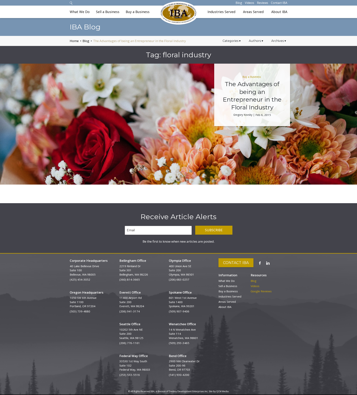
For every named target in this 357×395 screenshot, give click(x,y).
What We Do (80, 11)
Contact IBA (279, 3)
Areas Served (253, 11)
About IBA (279, 11)
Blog (239, 3)
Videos (249, 3)
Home (74, 41)
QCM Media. (222, 391)
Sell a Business (107, 11)
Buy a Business (137, 11)
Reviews (262, 3)
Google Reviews (261, 291)
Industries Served (221, 11)
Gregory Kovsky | (244, 114)
